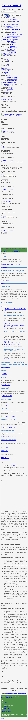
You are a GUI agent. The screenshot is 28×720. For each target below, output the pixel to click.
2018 (8, 57)
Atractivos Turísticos (12, 37)
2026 (8, 71)
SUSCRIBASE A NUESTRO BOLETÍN (10, 251)
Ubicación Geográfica (12, 52)
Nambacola (13, 42)
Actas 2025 (10, 87)
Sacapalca (12, 46)
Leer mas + (7, 323)
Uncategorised (14, 465)
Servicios (6, 22)
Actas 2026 (10, 89)
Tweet (5, 702)
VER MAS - (3, 306)
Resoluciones (7, 75)
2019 (8, 59)
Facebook (6, 708)
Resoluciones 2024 (12, 77)
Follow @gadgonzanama (7, 698)
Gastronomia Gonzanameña (14, 34)
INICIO (2, 718)
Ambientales (10, 28)
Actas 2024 (10, 85)
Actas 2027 (10, 90)
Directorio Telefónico (13, 19)
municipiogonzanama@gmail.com (16, 693)
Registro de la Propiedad (13, 29)
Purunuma (13, 44)
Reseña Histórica (11, 33)
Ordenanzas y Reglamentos (11, 74)
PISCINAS (5, 457)
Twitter (6, 707)
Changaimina (13, 47)
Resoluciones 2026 (12, 80)
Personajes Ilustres (12, 49)
